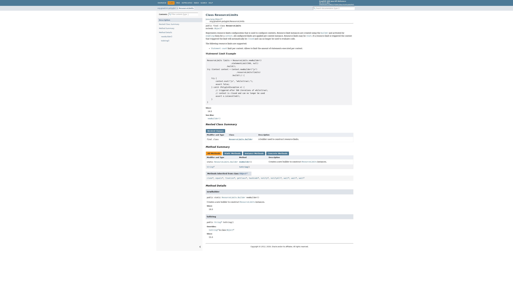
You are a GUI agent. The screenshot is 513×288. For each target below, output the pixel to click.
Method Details (165, 32)
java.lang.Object (213, 19)
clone (209, 178)
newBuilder (244, 162)
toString (243, 167)
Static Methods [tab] (232, 153)
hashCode (253, 178)
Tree (178, 3)
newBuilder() (166, 37)
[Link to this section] (238, 53)
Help (211, 3)
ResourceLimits (186, 8)
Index (196, 3)
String (210, 167)
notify (264, 178)
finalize (229, 178)
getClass (241, 178)
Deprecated (187, 3)
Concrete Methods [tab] (277, 153)
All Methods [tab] (213, 153)
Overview (162, 3)
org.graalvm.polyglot (167, 8)
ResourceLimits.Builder (240, 139)
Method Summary (166, 28)
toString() (165, 41)
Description (164, 20)
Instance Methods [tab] (254, 153)
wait (286, 178)
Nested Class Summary (169, 24)
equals (218, 178)
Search (204, 3)
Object (217, 28)
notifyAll (275, 178)
